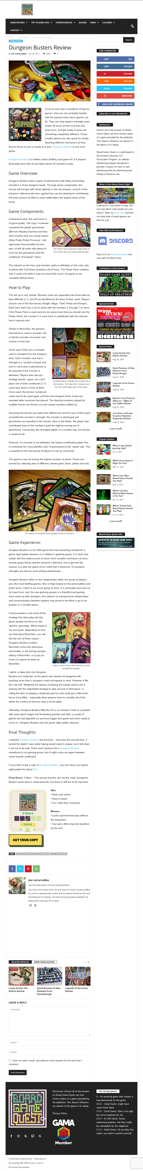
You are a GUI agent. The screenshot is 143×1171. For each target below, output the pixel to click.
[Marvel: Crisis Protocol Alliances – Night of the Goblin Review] (104, 402)
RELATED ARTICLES (20, 962)
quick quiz (119, 212)
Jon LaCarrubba (19, 53)
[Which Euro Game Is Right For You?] (104, 464)
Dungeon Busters (62, 146)
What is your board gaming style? (122, 447)
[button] (132, 26)
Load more (115, 428)
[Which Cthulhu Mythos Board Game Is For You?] (104, 494)
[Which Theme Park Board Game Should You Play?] (104, 509)
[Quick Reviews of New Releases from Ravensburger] (49, 976)
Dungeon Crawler (25, 854)
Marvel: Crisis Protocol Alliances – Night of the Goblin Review (124, 401)
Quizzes (83, 22)
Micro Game (61, 854)
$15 (35, 769)
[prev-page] (84, 962)
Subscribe (127, 95)
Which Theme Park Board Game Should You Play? (123, 508)
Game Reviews (17, 22)
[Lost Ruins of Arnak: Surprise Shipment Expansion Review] (104, 417)
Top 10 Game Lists (40, 22)
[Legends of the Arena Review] (78, 976)
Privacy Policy (59, 1113)
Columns (107, 22)
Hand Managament (44, 854)
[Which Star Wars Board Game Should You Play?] (104, 479)
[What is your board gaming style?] (104, 449)
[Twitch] (33, 1136)
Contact (14, 30)
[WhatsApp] (36, 868)
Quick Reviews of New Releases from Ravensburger (49, 991)
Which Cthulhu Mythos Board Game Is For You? (123, 493)
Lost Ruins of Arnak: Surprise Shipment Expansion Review (123, 416)
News (93, 22)
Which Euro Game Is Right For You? (123, 462)
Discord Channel (119, 254)
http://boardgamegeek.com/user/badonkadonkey (49, 885)
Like (130, 59)
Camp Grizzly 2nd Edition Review (18, 990)
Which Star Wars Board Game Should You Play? (123, 478)
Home (11, 37)
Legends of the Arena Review (76, 990)
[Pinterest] (28, 868)
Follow (128, 66)
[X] (20, 868)
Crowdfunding (64, 22)
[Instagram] (30, 905)
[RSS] (26, 1136)
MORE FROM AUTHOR (44, 962)
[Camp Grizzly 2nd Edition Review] (21, 976)
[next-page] (89, 962)
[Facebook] (12, 868)
